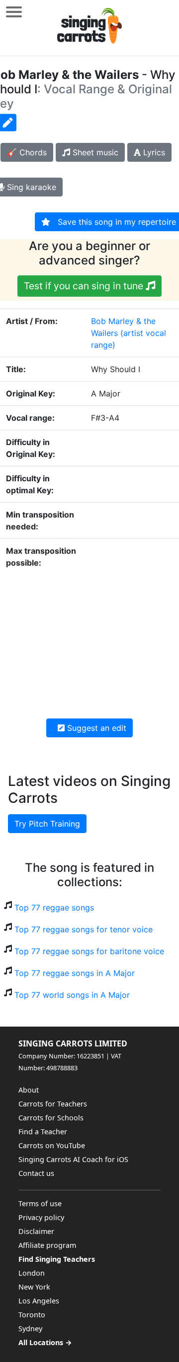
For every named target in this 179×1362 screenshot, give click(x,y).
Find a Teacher (42, 1131)
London (31, 1273)
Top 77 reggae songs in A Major (74, 973)
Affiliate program (47, 1245)
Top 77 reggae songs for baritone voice (89, 951)
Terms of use (40, 1203)
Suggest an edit (95, 728)
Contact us (36, 1173)
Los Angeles (38, 1300)
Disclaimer (36, 1231)
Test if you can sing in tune (85, 286)
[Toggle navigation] (14, 11)
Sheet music (94, 152)
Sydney (30, 1328)
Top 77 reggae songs (54, 907)
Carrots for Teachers (52, 1103)
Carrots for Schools (51, 1117)
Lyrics (153, 152)
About (28, 1090)
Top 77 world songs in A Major (72, 995)
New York (34, 1287)
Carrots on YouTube (51, 1145)
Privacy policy (41, 1217)
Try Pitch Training (47, 824)
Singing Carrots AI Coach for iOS (73, 1159)
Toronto (31, 1314)
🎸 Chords (27, 152)
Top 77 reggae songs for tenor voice (83, 929)
